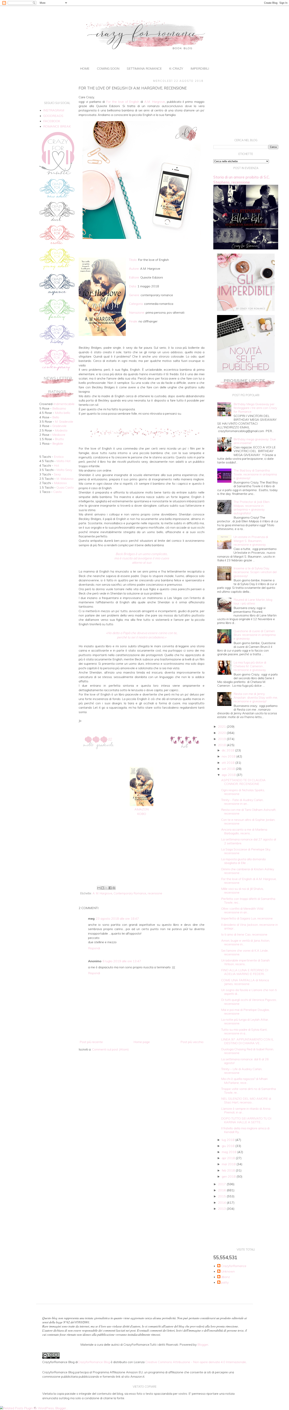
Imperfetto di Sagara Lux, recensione (247, 918)
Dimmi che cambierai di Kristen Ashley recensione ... (247, 871)
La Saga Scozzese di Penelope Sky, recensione (246, 851)
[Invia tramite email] (99, 888)
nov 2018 (229, 756)
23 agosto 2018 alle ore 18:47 (117, 918)
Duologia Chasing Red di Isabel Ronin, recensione (247, 1051)
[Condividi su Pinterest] (114, 888)
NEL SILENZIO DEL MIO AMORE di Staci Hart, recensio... (246, 1100)
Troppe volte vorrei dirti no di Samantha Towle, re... (248, 1090)
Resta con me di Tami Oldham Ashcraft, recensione (248, 811)
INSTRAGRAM (53, 110)
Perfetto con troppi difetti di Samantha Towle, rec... (248, 900)
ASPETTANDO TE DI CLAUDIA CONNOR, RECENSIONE (243, 782)
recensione (155, 893)
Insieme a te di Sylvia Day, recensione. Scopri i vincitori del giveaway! (255, 572)
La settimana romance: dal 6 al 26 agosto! (245, 1061)
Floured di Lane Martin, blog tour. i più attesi (253, 601)
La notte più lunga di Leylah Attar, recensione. (245, 1021)
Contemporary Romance (130, 893)
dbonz (225, 1277)
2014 (222, 1202)
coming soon (108, 68)
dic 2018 (228, 750)
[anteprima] (246, 310)
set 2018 (229, 769)
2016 (222, 1190)
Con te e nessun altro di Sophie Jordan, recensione (248, 821)
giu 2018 (228, 1146)
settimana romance (144, 68)
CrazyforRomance (233, 1266)
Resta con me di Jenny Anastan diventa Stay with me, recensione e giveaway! (256, 697)
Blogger (202, 1344)
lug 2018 (228, 1140)
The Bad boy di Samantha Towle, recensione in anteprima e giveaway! (255, 474)
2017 (222, 1184)
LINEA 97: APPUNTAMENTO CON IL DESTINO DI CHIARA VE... (247, 1041)
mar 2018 (229, 1164)
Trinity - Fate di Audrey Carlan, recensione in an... (242, 802)
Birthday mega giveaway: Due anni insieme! (255, 441)
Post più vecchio (191, 1042)
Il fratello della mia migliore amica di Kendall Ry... (245, 1130)
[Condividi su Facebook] (110, 888)
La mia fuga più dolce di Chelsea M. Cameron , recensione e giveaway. (250, 666)
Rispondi (94, 948)
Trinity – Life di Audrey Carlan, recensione (241, 1071)
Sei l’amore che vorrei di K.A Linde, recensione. (244, 952)
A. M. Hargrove (102, 893)
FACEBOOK (51, 121)
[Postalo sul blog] (103, 888)
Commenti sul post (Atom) (110, 1049)
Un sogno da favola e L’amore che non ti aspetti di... (249, 992)
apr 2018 (229, 1158)
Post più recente (91, 1042)
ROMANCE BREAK (57, 126)
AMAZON (141, 809)
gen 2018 (229, 1176)
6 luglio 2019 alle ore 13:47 (122, 961)
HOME (84, 68)
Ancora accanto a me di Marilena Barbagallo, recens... (244, 831)
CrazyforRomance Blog (94, 1362)
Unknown (228, 1271)
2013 (222, 1209)
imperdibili (200, 68)
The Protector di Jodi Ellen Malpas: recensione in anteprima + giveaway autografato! (252, 507)
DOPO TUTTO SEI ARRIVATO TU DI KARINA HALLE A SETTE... (246, 1120)
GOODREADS (53, 116)
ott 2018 (228, 763)
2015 (222, 1196)
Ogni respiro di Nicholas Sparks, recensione (243, 792)
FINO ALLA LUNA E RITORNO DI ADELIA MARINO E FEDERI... (244, 972)
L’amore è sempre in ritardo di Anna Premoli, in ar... (245, 1110)
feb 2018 (229, 1170)
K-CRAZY (176, 68)
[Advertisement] (141, 852)
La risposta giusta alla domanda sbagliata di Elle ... (243, 861)
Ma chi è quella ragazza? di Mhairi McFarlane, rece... (244, 1080)
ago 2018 (229, 775)
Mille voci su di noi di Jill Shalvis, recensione (242, 890)
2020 (222, 733)
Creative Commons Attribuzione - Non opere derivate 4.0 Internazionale (195, 1362)
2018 (222, 745)
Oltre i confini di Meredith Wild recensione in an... (242, 910)
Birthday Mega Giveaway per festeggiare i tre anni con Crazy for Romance (255, 407)
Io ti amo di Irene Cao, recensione (244, 934)
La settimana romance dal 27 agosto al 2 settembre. (248, 841)
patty (225, 1282)
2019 (222, 739)
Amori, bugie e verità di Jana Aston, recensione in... (245, 942)
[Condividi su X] (106, 888)
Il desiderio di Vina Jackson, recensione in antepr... (249, 926)
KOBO (141, 814)
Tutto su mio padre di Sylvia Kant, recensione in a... (244, 1031)
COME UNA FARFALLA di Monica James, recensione (245, 982)
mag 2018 (229, 1152)
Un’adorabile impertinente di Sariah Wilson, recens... (245, 962)
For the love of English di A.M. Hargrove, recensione (249, 881)
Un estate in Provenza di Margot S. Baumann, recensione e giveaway (251, 540)
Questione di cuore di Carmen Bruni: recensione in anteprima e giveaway (255, 634)
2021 (222, 726)
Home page (141, 1042)
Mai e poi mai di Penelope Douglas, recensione (245, 1011)
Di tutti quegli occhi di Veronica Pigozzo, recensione (249, 1001)
